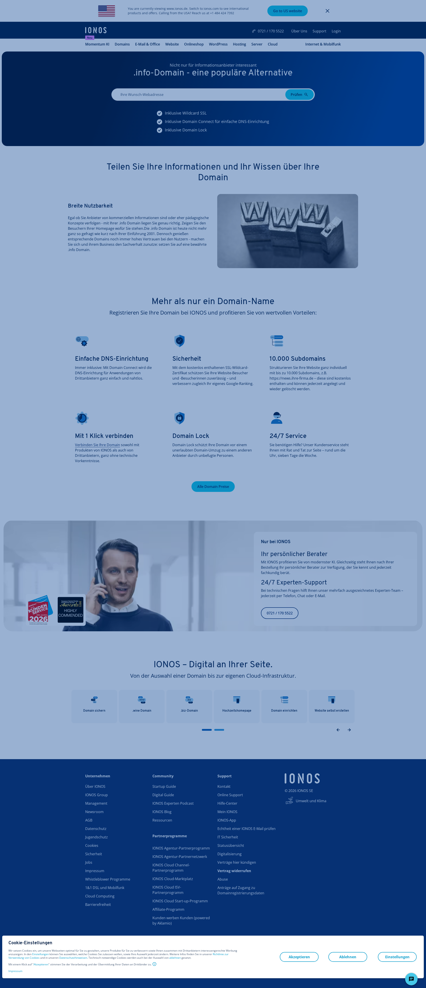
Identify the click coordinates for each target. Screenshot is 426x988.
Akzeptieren (41, 964)
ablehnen (175, 958)
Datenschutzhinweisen (73, 958)
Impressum (15, 971)
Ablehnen (347, 956)
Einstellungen (40, 954)
